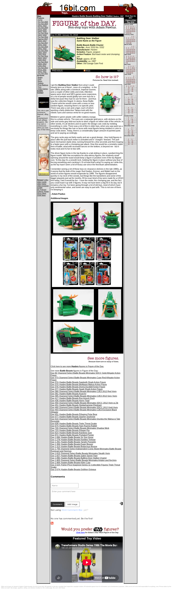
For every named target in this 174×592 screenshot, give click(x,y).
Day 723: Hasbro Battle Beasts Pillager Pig (70, 430)
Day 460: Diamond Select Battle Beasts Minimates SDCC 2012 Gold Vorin (84, 407)
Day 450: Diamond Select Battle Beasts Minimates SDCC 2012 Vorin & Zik (84, 403)
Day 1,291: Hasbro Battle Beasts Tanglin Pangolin (73, 442)
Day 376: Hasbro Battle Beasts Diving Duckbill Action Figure (78, 387)
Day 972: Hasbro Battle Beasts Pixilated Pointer (72, 435)
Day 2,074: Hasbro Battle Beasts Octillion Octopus (73, 469)
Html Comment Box (72, 510)
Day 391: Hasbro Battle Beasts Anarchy (68, 394)
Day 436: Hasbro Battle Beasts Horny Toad (70, 401)
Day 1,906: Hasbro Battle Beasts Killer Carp (70, 463)
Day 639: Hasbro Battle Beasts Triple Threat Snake (74, 423)
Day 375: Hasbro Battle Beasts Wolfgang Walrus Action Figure (79, 384)
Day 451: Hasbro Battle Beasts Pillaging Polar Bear (74, 414)
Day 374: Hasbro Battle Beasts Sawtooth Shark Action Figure (78, 382)
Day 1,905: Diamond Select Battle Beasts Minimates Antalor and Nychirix (84, 460)
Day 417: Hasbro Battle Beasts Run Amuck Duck (73, 398)
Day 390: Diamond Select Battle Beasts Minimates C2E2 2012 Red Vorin (84, 391)
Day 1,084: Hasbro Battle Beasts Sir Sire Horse (72, 437)
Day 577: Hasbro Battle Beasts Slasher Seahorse (73, 417)
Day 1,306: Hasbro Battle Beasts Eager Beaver (72, 444)
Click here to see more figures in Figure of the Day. (77, 366)
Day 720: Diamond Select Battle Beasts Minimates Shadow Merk (80, 428)
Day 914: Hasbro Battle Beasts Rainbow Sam (71, 433)
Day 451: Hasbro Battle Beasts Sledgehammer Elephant (76, 405)
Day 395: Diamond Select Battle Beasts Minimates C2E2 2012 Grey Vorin (84, 396)
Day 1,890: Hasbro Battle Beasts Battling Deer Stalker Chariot (78, 458)
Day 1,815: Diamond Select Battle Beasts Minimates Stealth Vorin (80, 453)
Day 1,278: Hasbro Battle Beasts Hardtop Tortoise (73, 440)
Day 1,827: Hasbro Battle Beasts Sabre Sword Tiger (74, 456)
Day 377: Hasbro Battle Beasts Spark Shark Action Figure (77, 389)
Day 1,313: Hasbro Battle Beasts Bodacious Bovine (74, 446)
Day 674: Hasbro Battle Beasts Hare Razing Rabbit (74, 426)
